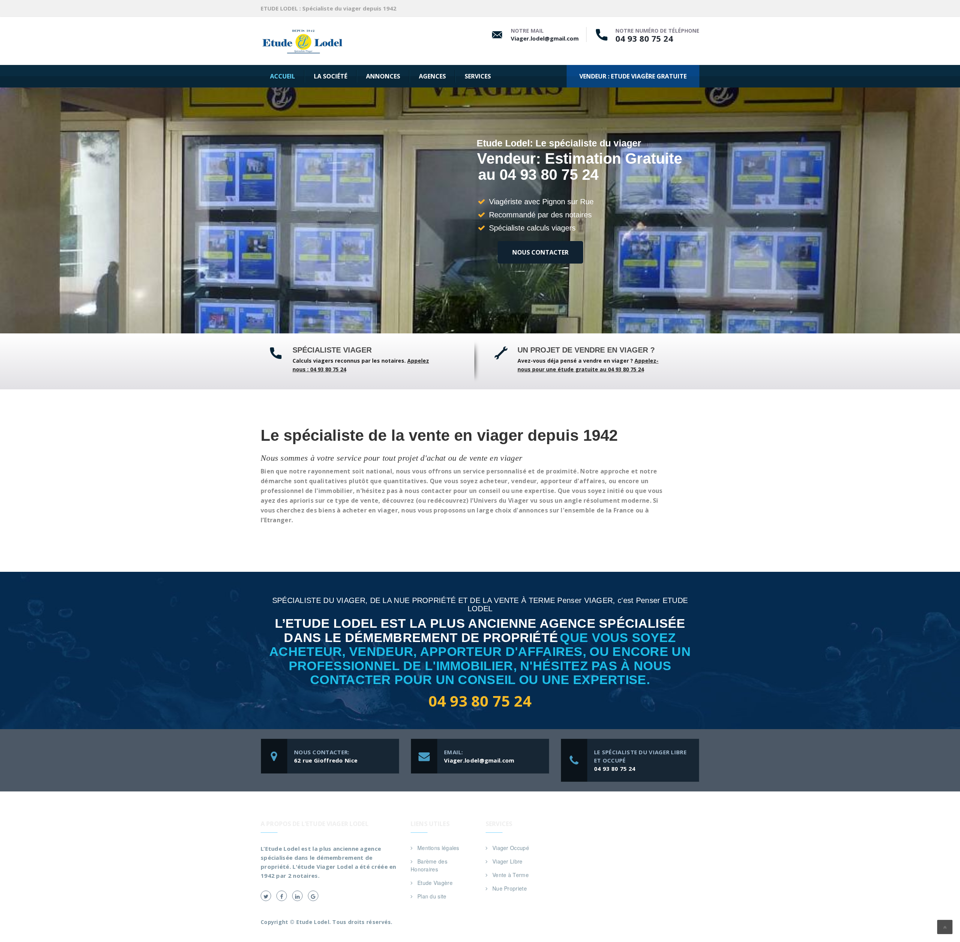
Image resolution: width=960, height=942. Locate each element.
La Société (330, 76)
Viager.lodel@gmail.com (545, 38)
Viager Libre (507, 861)
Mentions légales (438, 848)
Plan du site (432, 896)
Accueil (282, 76)
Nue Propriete (509, 888)
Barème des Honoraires (429, 865)
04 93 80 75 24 (644, 38)
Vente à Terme (510, 875)
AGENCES (432, 76)
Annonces (383, 76)
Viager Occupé (510, 848)
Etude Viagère (435, 882)
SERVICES (478, 76)
